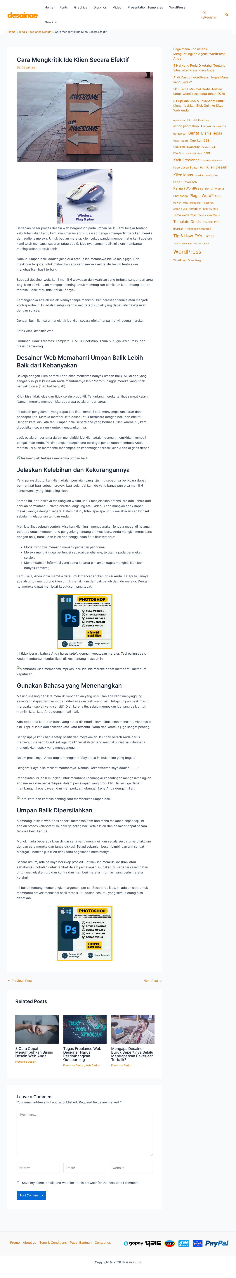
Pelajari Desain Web (185, 181)
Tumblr (209, 236)
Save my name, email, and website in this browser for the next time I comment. (81, 1183)
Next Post (152, 980)
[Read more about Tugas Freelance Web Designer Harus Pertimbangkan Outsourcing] (85, 1029)
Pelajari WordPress (188, 188)
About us (29, 1242)
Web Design (93, 1065)
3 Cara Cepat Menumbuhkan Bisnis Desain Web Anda (34, 1052)
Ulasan (197, 243)
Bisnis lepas (211, 133)
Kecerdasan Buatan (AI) (188, 167)
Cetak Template (180, 141)
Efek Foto (178, 153)
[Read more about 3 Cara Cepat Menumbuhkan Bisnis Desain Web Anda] (37, 1029)
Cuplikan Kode (209, 147)
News (49, 22)
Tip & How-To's (187, 235)
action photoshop (186, 126)
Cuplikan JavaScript (186, 147)
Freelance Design (25, 1061)
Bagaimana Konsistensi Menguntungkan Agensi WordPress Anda (199, 53)
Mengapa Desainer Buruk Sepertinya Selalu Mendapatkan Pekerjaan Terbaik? (132, 1054)
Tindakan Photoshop (198, 228)
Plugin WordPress (205, 195)
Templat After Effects (209, 215)
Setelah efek (210, 208)
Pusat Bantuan (81, 1242)
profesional (195, 203)
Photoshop (180, 196)
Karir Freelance (186, 160)
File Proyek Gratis (194, 153)
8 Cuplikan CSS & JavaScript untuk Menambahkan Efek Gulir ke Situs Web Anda (199, 105)
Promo (15, 1242)
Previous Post (20, 980)
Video (117, 7)
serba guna (180, 208)
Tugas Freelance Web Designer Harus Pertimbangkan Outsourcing (82, 1054)
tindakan (178, 228)
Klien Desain (216, 167)
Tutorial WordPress (182, 243)
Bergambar (179, 133)
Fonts (64, 7)
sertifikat (195, 209)
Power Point (180, 202)
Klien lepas (183, 174)
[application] (55, 22)
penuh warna (214, 188)
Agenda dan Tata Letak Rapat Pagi (191, 120)
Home (49, 7)
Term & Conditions (53, 1242)
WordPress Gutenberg (187, 260)
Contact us (103, 1242)
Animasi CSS (219, 126)
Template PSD (210, 222)
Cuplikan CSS (199, 140)
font (207, 153)
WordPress (177, 7)
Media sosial (212, 175)
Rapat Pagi (208, 203)
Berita (193, 133)
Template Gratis (187, 221)
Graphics (80, 7)
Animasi (206, 126)
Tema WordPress (184, 215)
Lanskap (199, 175)
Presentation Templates (145, 7)
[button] (227, 15)
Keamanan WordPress (212, 160)
